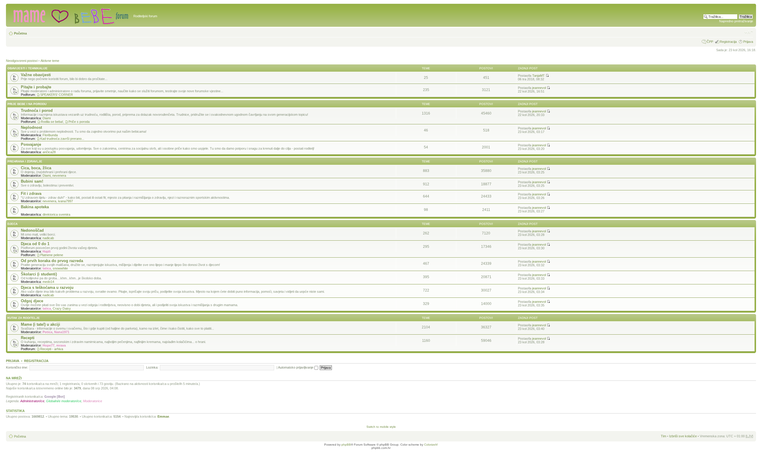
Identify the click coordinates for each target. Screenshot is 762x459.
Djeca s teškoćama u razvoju (47, 287)
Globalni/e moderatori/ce (63, 401)
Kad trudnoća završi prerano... (62, 138)
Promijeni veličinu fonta (748, 32)
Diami (47, 118)
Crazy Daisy (62, 308)
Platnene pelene (51, 255)
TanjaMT (538, 75)
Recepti (28, 338)
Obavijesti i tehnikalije (27, 68)
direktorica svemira (56, 214)
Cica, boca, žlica (36, 168)
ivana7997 (65, 201)
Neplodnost (31, 127)
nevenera (59, 175)
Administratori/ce (32, 401)
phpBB (346, 444)
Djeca (12, 223)
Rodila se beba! (52, 121)
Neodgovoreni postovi (22, 60)
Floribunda (50, 135)
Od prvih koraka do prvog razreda (52, 261)
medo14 (48, 281)
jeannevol (539, 88)
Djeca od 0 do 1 (35, 244)
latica (47, 268)
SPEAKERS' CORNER (56, 94)
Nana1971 (61, 332)
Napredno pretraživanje (736, 21)
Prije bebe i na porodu (26, 104)
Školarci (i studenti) (39, 274)
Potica (47, 332)
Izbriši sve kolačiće (683, 436)
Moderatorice (92, 401)
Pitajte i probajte (36, 87)
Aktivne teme (49, 60)
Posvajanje (31, 144)
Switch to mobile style (381, 426)
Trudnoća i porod (37, 110)
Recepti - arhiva (51, 349)
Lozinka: (152, 367)
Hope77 (48, 345)
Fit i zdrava (31, 193)
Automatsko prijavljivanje (296, 367)
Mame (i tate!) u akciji (40, 324)
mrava (61, 345)
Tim (663, 436)
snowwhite (60, 268)
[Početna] (70, 15)
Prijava (748, 41)
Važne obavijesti (36, 75)
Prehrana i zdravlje (24, 161)
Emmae (163, 416)
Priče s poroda (79, 121)
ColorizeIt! (431, 444)
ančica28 (49, 152)
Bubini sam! (32, 181)
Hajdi (47, 251)
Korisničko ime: (17, 367)
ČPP (710, 41)
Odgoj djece (32, 301)
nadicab (48, 238)
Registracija (728, 41)
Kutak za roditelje (23, 317)
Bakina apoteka (35, 207)
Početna (20, 33)
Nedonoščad (32, 230)
